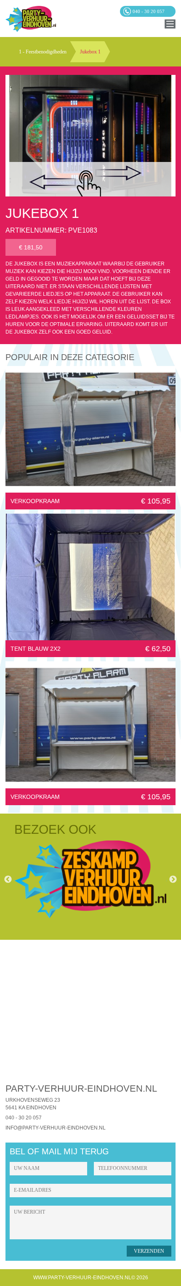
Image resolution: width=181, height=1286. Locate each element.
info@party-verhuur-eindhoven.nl (55, 1128)
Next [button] (173, 879)
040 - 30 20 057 (23, 1118)
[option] (90, 880)
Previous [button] (8, 879)
